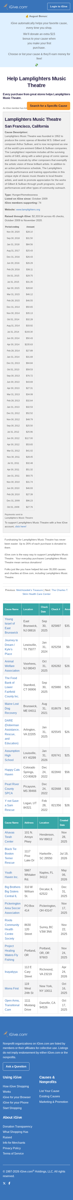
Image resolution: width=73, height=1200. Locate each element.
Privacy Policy (12, 1148)
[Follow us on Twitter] (4, 1183)
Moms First (12, 988)
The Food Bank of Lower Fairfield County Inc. (12, 687)
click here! (20, 526)
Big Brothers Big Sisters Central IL (12, 892)
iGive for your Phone (16, 1102)
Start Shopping (12, 1108)
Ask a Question (16, 1066)
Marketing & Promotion (53, 1101)
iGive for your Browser (17, 1097)
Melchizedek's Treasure (29, 590)
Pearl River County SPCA (12, 789)
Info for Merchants (14, 1142)
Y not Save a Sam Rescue (12, 805)
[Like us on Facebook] (9, 1183)
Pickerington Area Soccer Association (13, 908)
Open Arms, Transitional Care (12, 1005)
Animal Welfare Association (12, 666)
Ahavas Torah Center (9, 837)
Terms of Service (13, 1153)
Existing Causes (49, 1096)
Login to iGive (58, 6)
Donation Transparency (17, 1126)
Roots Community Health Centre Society (12, 929)
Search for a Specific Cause (48, 105)
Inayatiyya (11, 971)
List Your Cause (49, 1091)
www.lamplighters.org (28, 209)
